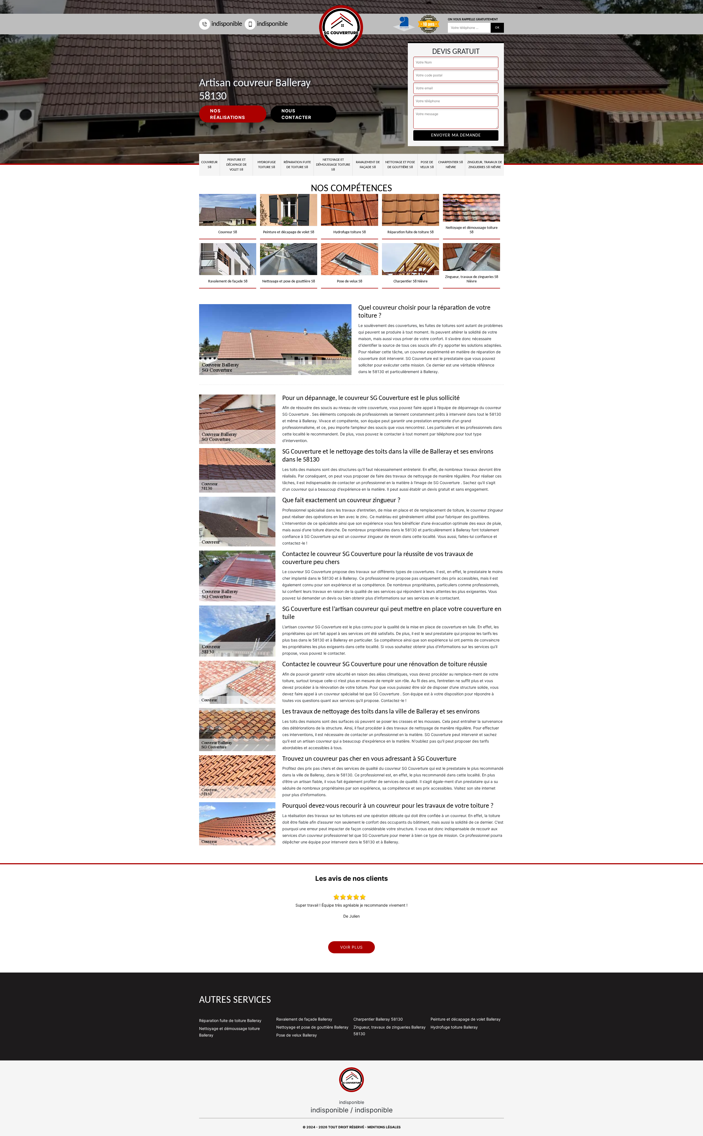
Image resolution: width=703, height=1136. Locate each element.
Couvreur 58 (209, 164)
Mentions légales (384, 1127)
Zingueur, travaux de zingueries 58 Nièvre (484, 164)
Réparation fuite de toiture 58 (297, 164)
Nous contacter (296, 114)
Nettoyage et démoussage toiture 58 (333, 164)
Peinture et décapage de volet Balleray (466, 1019)
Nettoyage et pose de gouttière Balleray (312, 1027)
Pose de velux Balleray (296, 1035)
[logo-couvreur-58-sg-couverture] (351, 1079)
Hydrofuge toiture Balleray (454, 1027)
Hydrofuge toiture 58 (267, 164)
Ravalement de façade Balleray (304, 1019)
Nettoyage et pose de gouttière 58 (400, 164)
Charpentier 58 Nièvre (450, 164)
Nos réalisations (227, 114)
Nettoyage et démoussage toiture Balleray (229, 1031)
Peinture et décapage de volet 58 (236, 164)
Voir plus (351, 947)
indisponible (226, 24)
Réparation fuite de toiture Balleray (230, 1020)
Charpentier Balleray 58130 (378, 1019)
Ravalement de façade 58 (368, 164)
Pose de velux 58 (427, 164)
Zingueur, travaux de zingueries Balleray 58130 (389, 1030)
